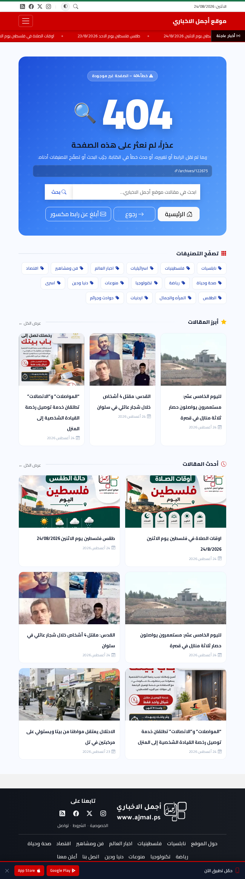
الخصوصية (99, 825)
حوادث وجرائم (102, 298)
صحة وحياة (206, 283)
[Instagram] (103, 814)
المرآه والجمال (173, 298)
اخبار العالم (104, 268)
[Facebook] (76, 814)
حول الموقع (204, 843)
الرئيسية (175, 213)
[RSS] (23, 6)
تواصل (63, 825)
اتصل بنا (90, 856)
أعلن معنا (67, 856)
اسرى (50, 283)
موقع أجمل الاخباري (199, 21)
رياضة (174, 283)
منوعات (111, 283)
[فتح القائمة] (26, 21)
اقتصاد (32, 268)
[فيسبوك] (31, 6)
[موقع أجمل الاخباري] (151, 811)
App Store (26, 870)
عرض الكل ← (30, 323)
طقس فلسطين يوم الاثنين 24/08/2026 (76, 538)
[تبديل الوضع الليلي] (65, 6)
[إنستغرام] (49, 6)
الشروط (79, 825)
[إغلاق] (7, 870)
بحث (55, 191)
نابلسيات (208, 268)
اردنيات (137, 298)
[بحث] (75, 6)
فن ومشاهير (66, 268)
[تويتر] (40, 6)
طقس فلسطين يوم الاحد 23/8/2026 (128, 35)
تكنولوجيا (143, 283)
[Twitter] (90, 814)
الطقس (209, 298)
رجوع (131, 213)
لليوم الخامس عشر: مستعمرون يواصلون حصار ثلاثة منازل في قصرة (195, 407)
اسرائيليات (139, 268)
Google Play (60, 870)
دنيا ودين (80, 283)
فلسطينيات (174, 268)
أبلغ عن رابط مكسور (74, 213)
